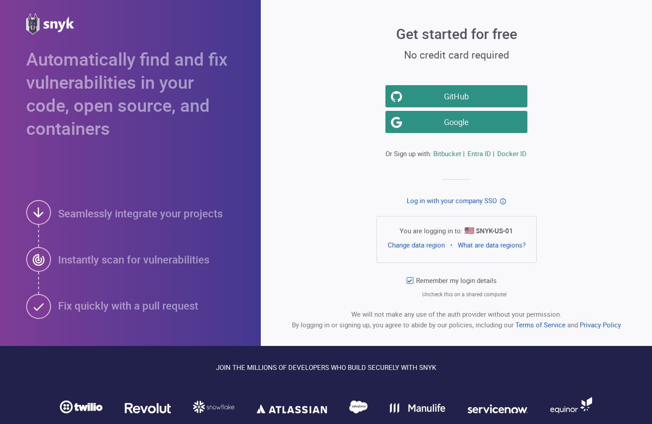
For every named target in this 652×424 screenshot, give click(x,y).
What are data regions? (492, 244)
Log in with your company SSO (452, 200)
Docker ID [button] (511, 153)
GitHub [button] (456, 96)
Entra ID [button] (479, 153)
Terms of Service (541, 324)
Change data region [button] (415, 244)
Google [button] (456, 122)
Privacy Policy (600, 324)
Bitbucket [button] (447, 153)
